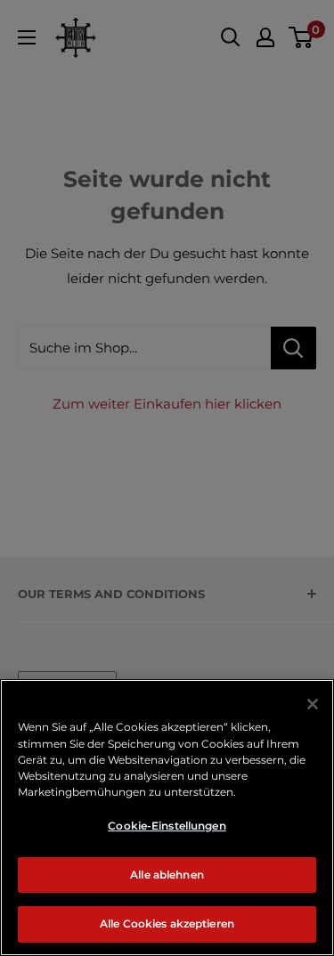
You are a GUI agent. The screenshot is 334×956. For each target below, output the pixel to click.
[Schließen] (312, 704)
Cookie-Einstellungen (166, 825)
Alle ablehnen (167, 874)
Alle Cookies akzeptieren (167, 923)
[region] (167, 817)
